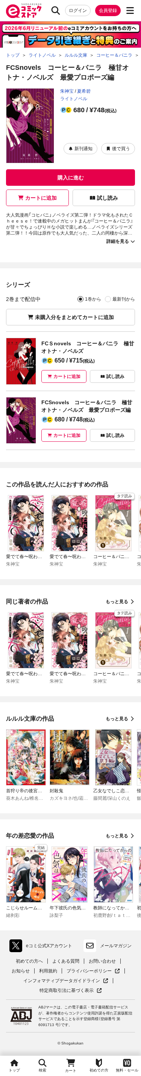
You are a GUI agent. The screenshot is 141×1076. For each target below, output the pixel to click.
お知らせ (21, 971)
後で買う (121, 148)
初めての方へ (29, 961)
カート (70, 1070)
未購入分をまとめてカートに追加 (74, 317)
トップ (14, 1070)
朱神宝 (67, 91)
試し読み (107, 198)
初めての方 (98, 1070)
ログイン (78, 10)
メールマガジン (116, 945)
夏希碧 (84, 91)
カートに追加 (41, 198)
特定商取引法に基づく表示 (70, 990)
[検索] (56, 10)
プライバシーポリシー (93, 971)
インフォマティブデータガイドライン (61, 981)
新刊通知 (83, 148)
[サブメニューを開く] (130, 10)
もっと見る (117, 601)
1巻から (93, 299)
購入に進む (71, 178)
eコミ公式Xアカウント (42, 947)
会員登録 (108, 10)
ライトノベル (73, 98)
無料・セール (127, 1070)
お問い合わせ (102, 961)
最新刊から (123, 299)
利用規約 (48, 971)
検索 (42, 1070)
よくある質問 (65, 961)
